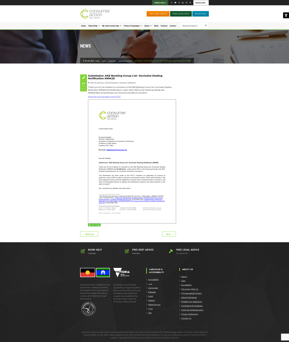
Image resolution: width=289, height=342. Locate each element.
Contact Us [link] (186, 318)
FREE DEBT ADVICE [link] (158, 14)
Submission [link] (131, 83)
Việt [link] (150, 313)
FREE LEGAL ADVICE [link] (187, 249)
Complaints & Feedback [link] (192, 306)
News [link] (156, 26)
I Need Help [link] (92, 26)
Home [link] (83, 26)
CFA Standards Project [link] (191, 293)
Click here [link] (92, 253)
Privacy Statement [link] (189, 314)
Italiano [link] (151, 300)
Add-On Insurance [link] (97, 83)
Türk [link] (150, 309)
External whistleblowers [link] (192, 310)
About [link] (146, 26)
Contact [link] (173, 26)
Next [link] (168, 234)
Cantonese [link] (153, 288)
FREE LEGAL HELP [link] (180, 14)
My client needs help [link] (110, 26)
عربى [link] (150, 284)
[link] (286, 15)
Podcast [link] (164, 26)
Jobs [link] (183, 281)
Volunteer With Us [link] (189, 289)
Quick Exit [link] (200, 2)
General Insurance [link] (112, 83)
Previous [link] (89, 234)
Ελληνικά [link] (152, 292)
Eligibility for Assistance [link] (191, 302)
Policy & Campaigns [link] (132, 26)
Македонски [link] (154, 305)
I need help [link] (159, 2)
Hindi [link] (150, 296)
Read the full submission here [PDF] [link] (104, 97)
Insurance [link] (123, 83)
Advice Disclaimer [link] (189, 298)
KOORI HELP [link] (200, 14)
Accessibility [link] (153, 280)
